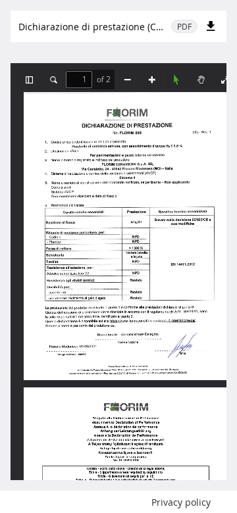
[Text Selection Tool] (176, 79)
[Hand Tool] (201, 79)
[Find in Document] (53, 79)
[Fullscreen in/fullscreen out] (225, 79)
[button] (29, 79)
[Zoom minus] (127, 79)
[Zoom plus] (151, 79)
